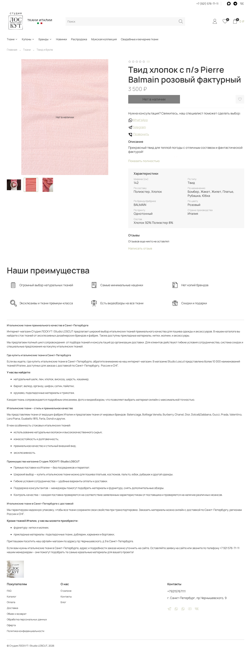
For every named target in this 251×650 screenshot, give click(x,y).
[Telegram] (235, 3)
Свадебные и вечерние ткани (139, 39)
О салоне (66, 590)
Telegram (139, 127)
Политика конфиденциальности (25, 631)
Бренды (43, 39)
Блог (63, 602)
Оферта (11, 625)
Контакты (66, 596)
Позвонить (141, 134)
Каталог (11, 596)
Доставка (12, 608)
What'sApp (140, 120)
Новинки (61, 39)
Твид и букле (45, 50)
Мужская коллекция (104, 39)
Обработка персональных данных (27, 619)
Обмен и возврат (16, 613)
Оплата (11, 602)
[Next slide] (117, 117)
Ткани (11, 39)
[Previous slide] (12, 117)
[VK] (241, 3)
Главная (12, 50)
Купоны (26, 39)
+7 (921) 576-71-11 (207, 3)
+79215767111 (176, 591)
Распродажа (79, 39)
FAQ (9, 590)
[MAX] (228, 3)
